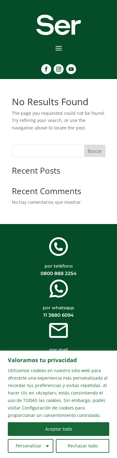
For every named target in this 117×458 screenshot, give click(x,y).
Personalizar (28, 446)
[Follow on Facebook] (46, 69)
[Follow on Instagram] (59, 69)
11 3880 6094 (58, 315)
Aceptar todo (58, 429)
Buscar (95, 151)
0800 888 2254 (58, 273)
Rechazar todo (83, 446)
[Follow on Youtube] (71, 69)
